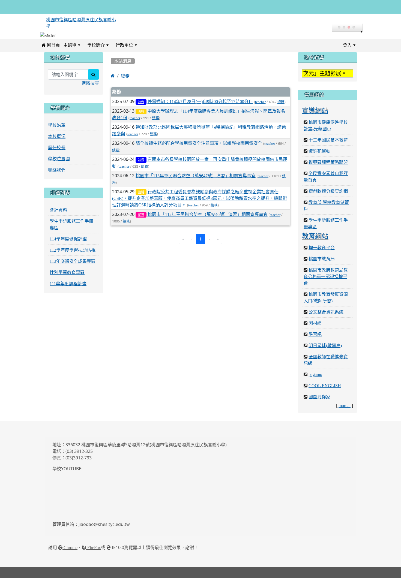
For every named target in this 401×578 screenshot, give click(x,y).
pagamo (315, 374)
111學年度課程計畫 (68, 283)
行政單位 (124, 45)
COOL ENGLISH (325, 385)
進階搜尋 (90, 83)
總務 (125, 76)
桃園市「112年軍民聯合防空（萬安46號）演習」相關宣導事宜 (208, 214)
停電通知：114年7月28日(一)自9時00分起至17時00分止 (200, 101)
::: (145, 45)
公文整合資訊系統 (326, 312)
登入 (347, 45)
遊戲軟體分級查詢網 (328, 191)
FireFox (93, 547)
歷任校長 (56, 147)
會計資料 (58, 210)
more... (345, 405)
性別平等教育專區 (67, 272)
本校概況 (56, 136)
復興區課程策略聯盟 (328, 162)
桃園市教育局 (322, 259)
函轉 (141, 111)
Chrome (69, 547)
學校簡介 (96, 45)
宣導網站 (315, 110)
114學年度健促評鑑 (68, 239)
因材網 (315, 323)
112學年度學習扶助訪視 (72, 250)
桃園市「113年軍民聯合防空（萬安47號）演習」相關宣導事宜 (196, 175)
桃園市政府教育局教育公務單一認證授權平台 (326, 276)
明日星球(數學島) (325, 345)
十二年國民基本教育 (328, 140)
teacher (260, 102)
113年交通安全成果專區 (72, 261)
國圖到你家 (319, 397)
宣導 (141, 214)
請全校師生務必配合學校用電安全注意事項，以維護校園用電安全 (199, 143)
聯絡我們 (56, 170)
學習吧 (315, 334)
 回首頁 (51, 45)
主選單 (69, 45)
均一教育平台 (322, 247)
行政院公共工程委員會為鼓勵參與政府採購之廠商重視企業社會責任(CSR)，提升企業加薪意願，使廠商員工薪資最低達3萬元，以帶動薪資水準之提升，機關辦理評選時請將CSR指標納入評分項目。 (199, 198)
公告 (141, 102)
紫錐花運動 (319, 151)
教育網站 (315, 236)
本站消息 (122, 61)
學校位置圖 (59, 158)
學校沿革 (56, 125)
